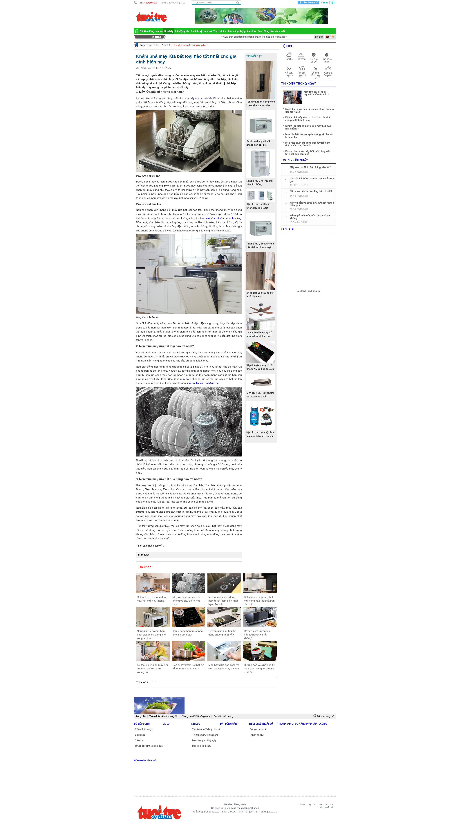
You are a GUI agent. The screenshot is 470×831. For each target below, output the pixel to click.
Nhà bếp (168, 31)
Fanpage (288, 229)
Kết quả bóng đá (289, 74)
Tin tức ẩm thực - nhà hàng (205, 734)
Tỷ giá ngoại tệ (302, 74)
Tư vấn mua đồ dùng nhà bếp (206, 729)
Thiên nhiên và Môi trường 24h (163, 716)
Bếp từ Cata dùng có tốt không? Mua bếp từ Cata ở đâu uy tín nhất (260, 369)
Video (159, 31)
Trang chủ (141, 716)
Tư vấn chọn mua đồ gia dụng (149, 745)
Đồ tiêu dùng (147, 31)
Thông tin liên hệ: (325, 807)
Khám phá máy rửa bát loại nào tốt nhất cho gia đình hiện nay (307, 119)
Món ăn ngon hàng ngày (204, 740)
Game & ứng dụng (328, 74)
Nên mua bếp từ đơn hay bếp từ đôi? (311, 191)
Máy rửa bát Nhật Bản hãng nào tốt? (310, 167)
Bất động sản (182, 31)
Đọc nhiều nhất (295, 160)
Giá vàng (301, 59)
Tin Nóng (151, 37)
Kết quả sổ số (314, 60)
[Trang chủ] (136, 31)
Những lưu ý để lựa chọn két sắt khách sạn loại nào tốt (260, 247)
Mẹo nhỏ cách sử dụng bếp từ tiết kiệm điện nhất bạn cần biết (307, 144)
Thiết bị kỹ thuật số (201, 31)
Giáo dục (139, 740)
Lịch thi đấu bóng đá (315, 75)
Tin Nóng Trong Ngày (298, 83)
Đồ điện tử (140, 734)
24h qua (318, 36)
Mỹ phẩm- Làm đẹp (251, 31)
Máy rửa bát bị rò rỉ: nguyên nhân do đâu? (316, 93)
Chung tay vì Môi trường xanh (196, 716)
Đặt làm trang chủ (308, 3)
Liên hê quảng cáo (307, 804)
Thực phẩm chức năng (226, 31)
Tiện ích (287, 46)
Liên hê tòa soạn (326, 804)
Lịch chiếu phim (327, 60)
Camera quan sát (258, 729)
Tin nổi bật (254, 56)
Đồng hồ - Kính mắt (274, 31)
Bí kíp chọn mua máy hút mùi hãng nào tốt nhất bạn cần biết (307, 152)
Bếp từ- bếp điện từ (201, 745)
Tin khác (144, 567)
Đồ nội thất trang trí (144, 729)
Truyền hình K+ (257, 734)
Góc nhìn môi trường (223, 716)
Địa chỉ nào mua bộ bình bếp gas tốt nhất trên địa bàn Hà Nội (260, 436)
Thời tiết (289, 59)
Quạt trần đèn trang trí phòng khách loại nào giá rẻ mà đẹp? (237, 36)
